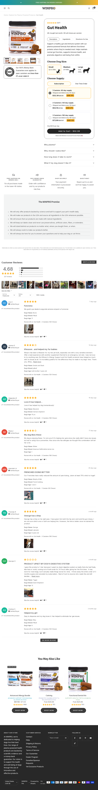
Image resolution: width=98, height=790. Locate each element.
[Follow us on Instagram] (80, 738)
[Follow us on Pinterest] (85, 738)
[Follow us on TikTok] (74, 743)
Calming (49, 695)
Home (6, 15)
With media (40, 295)
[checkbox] (41, 295)
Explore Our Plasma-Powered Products (22, 15)
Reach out (81, 182)
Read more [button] (37, 362)
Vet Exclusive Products (35, 767)
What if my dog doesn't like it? (57, 163)
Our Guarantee (31, 754)
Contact (29, 737)
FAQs (28, 740)
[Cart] (93, 8)
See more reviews (49, 640)
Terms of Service (32, 750)
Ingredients (66, 39)
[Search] (9, 8)
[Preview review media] (5, 285)
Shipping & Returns (33, 743)
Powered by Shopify (35, 782)
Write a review (89, 262)
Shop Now (20, 710)
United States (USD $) (9, 782)
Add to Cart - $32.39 (69, 131)
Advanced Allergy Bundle (20, 695)
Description (53, 39)
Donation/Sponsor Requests (33, 761)
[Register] (65, 738)
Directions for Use (82, 39)
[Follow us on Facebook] (74, 738)
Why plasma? (50, 145)
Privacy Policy (31, 747)
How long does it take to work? (58, 157)
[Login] (89, 8)
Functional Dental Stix (77, 695)
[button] (53, 23)
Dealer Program (32, 757)
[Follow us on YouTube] (90, 738)
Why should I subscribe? (55, 151)
